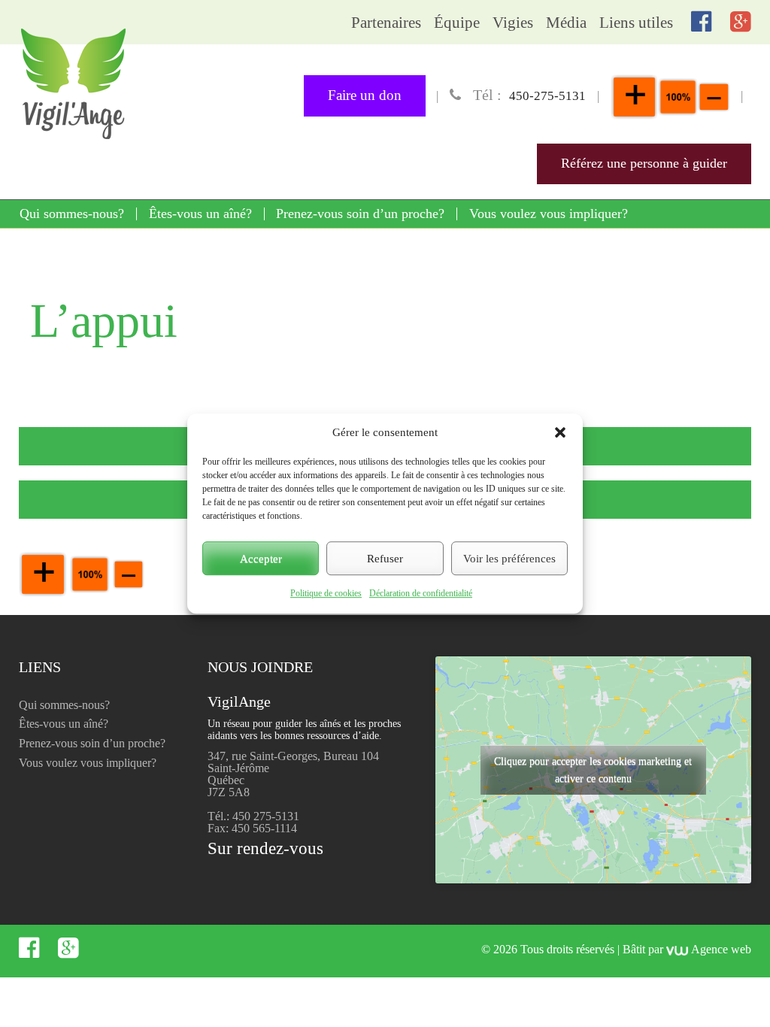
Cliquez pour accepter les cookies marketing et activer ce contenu (593, 770)
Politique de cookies (326, 593)
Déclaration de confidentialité (420, 593)
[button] (560, 432)
